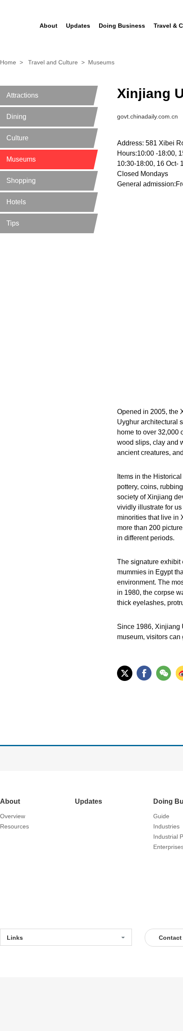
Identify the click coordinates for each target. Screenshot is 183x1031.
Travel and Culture (53, 62)
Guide (161, 816)
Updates (88, 801)
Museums (101, 62)
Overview (12, 816)
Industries (166, 826)
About (10, 801)
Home (8, 62)
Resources (14, 826)
